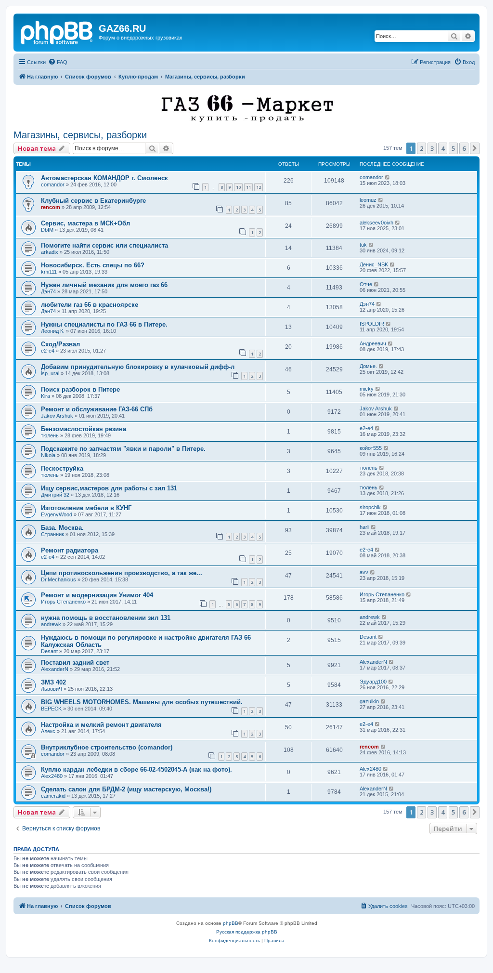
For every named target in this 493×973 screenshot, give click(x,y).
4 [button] (442, 148)
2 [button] (421, 148)
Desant (49, 651)
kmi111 (49, 272)
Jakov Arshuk (57, 416)
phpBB (230, 923)
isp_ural (50, 373)
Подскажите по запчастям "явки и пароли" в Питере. (123, 448)
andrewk (51, 624)
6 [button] (464, 148)
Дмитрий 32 (55, 495)
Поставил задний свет (75, 662)
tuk (363, 245)
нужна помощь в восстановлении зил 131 (105, 617)
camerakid (53, 796)
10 (238, 187)
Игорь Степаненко (63, 602)
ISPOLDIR (372, 324)
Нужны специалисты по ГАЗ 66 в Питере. (104, 324)
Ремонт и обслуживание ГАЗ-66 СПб (97, 409)
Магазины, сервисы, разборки (80, 135)
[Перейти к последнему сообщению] (388, 177)
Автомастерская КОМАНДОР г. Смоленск (104, 178)
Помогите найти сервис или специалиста (104, 245)
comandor (53, 184)
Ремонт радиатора (69, 550)
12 (258, 187)
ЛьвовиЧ (51, 689)
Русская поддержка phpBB (246, 931)
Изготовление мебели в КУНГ (86, 508)
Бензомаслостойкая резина (83, 429)
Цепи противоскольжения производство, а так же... (121, 573)
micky (367, 389)
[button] (475, 148)
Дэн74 (48, 291)
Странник (52, 534)
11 (248, 187)
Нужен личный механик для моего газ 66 (104, 285)
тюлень (50, 435)
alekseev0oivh (376, 222)
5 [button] (453, 148)
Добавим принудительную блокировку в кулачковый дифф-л (137, 366)
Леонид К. (53, 331)
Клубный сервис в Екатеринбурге (93, 200)
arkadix (49, 252)
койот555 (371, 448)
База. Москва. (62, 527)
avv (364, 572)
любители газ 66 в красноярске (89, 304)
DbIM (47, 230)
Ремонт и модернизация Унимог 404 (97, 595)
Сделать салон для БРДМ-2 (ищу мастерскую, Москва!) (126, 789)
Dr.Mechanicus (58, 579)
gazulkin (369, 701)
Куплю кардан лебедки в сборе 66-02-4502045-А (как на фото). (136, 769)
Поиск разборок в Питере (80, 389)
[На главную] (57, 31)
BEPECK (51, 708)
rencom (50, 207)
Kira (45, 396)
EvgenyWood (56, 514)
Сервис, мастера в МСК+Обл (85, 223)
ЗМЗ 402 (53, 682)
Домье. (368, 366)
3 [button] (432, 148)
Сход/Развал (60, 344)
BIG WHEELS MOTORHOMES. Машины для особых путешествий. (142, 702)
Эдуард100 (373, 681)
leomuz (368, 200)
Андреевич (373, 343)
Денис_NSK (374, 264)
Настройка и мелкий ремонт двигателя (101, 724)
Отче (366, 284)
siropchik (370, 507)
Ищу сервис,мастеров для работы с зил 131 (109, 488)
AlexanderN (54, 669)
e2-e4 (47, 351)
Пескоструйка (62, 468)
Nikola (48, 455)
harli (364, 527)
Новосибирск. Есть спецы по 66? (92, 265)
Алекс (48, 731)
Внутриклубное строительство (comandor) (106, 747)
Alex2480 (52, 776)
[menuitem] (57, 62)
